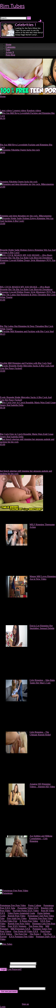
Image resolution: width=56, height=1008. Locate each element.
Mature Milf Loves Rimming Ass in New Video (43, 577)
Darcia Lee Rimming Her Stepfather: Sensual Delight (42, 627)
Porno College (34, 905)
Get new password (9, 991)
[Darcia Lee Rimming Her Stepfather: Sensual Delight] (16, 646)
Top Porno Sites (36, 926)
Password (4, 966)
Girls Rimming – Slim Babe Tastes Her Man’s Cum (42, 681)
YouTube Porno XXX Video (25, 910)
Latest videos (6, 110)
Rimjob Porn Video (16, 916)
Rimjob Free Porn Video (19, 923)
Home (8, 44)
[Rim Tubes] (6, 944)
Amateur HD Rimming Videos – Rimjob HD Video (42, 785)
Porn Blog (10, 55)
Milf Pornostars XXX (20, 929)
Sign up (25, 1004)
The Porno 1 (35, 934)
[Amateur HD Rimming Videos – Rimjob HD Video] (16, 804)
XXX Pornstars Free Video (21, 936)
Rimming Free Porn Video (41, 918)
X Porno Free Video (29, 921)
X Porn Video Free (8, 921)
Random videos (34, 110)
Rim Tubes (12, 5)
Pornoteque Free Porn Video (13, 905)
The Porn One (20, 934)
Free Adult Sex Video (17, 918)
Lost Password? (14, 969)
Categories (10, 47)
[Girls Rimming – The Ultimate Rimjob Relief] (16, 752)
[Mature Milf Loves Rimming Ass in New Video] (16, 596)
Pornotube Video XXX (28, 908)
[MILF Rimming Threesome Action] (16, 545)
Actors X (10, 52)
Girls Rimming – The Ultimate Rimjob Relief (40, 733)
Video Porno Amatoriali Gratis (21, 913)
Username (4, 963)
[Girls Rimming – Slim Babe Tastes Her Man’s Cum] (16, 700)
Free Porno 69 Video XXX (25, 931)
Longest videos (19, 110)
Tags (8, 49)
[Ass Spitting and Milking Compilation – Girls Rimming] (16, 856)
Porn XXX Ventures (17, 926)
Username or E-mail (9, 988)
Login (3, 969)
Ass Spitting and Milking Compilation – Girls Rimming (41, 838)
